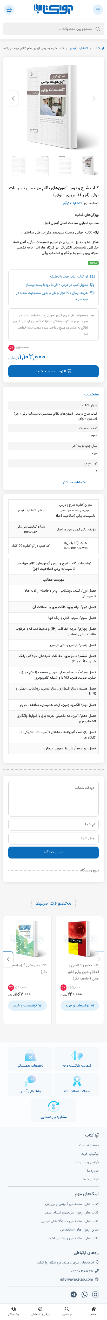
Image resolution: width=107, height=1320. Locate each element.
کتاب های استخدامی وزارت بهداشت (73, 1238)
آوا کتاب (98, 48)
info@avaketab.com (76, 1279)
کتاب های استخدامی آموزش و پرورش (72, 1204)
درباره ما (93, 1171)
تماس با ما (91, 1179)
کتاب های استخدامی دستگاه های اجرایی (70, 1221)
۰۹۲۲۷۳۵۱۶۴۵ (82, 1271)
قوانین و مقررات (87, 1162)
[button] (94, 99)
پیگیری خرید (90, 1154)
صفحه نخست (89, 1145)
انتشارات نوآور (79, 48)
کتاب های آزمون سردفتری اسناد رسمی (71, 1213)
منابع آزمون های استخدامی (79, 1230)
